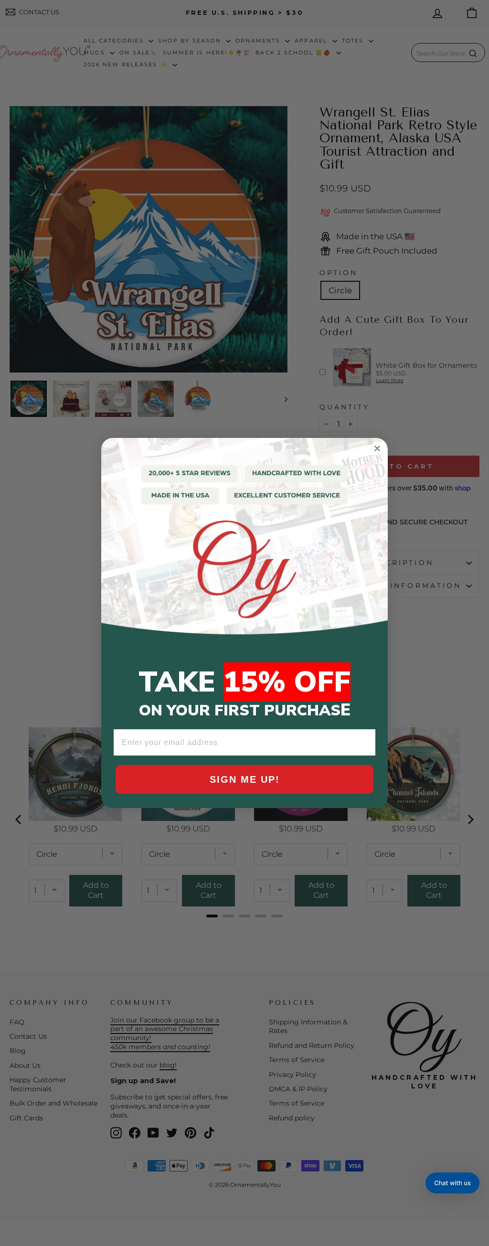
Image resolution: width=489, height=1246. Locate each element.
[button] (452, 1182)
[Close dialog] (377, 448)
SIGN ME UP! (245, 779)
